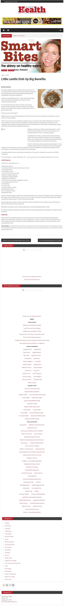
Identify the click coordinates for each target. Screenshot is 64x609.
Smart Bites (11, 70)
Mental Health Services (25, 500)
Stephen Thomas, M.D (18, 35)
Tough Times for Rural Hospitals (32, 328)
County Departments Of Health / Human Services (32, 452)
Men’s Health (8, 571)
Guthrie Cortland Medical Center (32, 400)
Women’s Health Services (32, 509)
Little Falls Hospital (32, 403)
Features (7, 523)
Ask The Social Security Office (12, 563)
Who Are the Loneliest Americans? (32, 337)
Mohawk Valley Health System (32, 406)
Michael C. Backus (26, 367)
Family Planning (38, 473)
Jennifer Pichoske (36, 355)
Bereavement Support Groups (32, 437)
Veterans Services (37, 506)
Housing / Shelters (24, 494)
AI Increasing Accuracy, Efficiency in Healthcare (32, 343)
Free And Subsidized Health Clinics (32, 479)
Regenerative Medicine (39, 500)
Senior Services (24, 503)
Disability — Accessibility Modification (32, 461)
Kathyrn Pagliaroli (27, 361)
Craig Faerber (37, 349)
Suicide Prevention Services (37, 503)
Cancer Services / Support (32, 446)
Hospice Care (28, 491)
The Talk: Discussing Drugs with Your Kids (50, 240)
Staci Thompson (37, 373)
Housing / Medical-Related (38, 494)
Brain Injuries (24, 443)
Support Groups (26, 506)
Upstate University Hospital (32, 418)
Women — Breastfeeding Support (32, 512)
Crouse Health (26, 397)
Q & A (6, 566)
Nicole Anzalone (38, 367)
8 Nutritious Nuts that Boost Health (32, 325)
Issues (6, 539)
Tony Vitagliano (37, 376)
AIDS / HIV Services (27, 434)
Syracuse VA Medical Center (38, 415)
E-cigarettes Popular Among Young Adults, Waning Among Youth (32, 340)
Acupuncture (23, 424)
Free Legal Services (29, 482)
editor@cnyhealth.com (11, 601)
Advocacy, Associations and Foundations (32, 431)
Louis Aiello (38, 361)
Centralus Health (23, 394)
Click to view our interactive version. (32, 276)
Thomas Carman (26, 379)
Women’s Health (9, 536)
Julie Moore (37, 358)
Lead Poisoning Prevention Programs (32, 497)
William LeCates (32, 382)
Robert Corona (26, 373)
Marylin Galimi (37, 364)
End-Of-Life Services (27, 473)
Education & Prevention (32, 467)
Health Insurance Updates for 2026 (32, 331)
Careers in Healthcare (10, 574)
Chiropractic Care (39, 449)
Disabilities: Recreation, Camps (32, 464)
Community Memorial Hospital (37, 394)
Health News (8, 531)
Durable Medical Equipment (32, 470)
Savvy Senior (8, 547)
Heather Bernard (36, 352)
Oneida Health (26, 409)
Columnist (4, 70)
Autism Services (38, 434)
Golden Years (8, 558)
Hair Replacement (24, 485)
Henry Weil (26, 355)
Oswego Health (37, 409)
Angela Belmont (27, 349)
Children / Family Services (26, 449)
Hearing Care (26, 488)
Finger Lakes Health (37, 397)
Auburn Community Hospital (32, 388)
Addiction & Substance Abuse (36, 424)
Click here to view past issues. (32, 279)
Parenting (7, 552)
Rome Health (24, 412)
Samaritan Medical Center (36, 412)
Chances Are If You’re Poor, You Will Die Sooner (32, 334)
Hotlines (36, 491)
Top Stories (8, 525)
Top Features (8, 534)
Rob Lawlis (36, 370)
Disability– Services (32, 458)
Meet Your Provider (10, 576)
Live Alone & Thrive (10, 544)
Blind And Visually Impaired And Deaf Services (32, 440)
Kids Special (8, 568)
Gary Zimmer (26, 352)
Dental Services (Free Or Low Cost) (32, 455)
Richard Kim (28, 370)
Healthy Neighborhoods (38, 485)
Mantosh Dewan (27, 364)
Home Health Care (36, 488)
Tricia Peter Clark (37, 379)
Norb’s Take (8, 579)
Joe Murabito (27, 358)
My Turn (7, 555)
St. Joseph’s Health (23, 415)
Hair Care (38, 482)
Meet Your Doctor (9, 542)
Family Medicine (32, 476)
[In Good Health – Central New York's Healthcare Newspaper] (3, 30)
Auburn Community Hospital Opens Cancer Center (16, 240)
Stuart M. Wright (27, 376)
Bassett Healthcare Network (32, 391)
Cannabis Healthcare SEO (36, 443)
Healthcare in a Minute (10, 560)
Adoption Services (32, 428)
